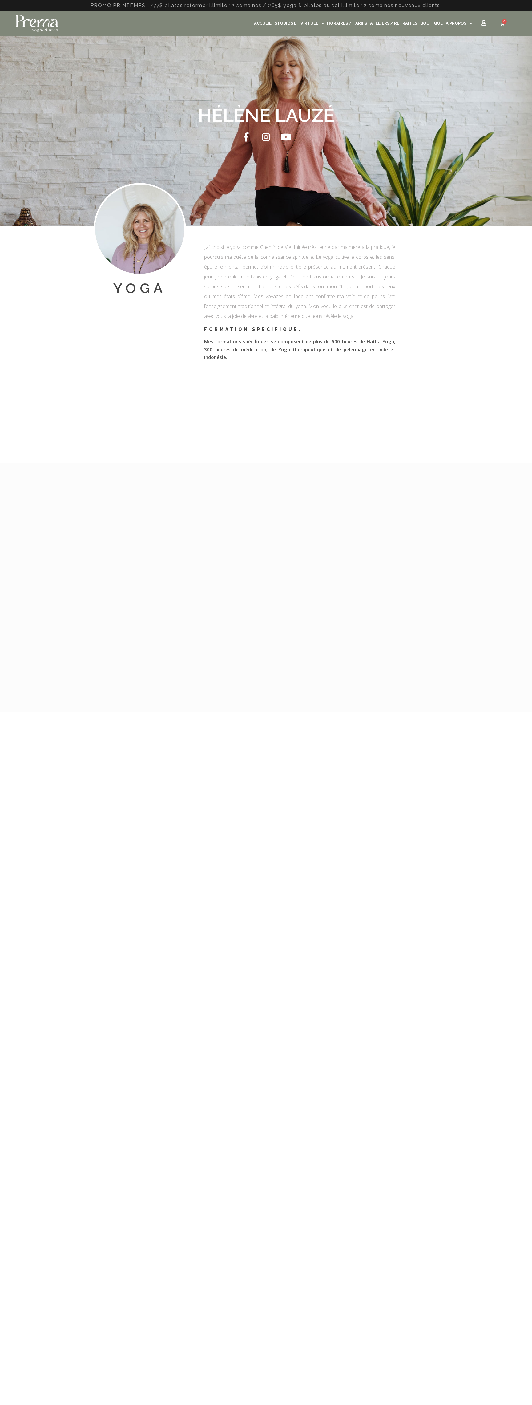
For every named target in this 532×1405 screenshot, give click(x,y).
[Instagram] (266, 137)
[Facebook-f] (246, 137)
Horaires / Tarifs (347, 23)
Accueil (263, 23)
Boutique (431, 23)
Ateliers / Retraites (393, 23)
